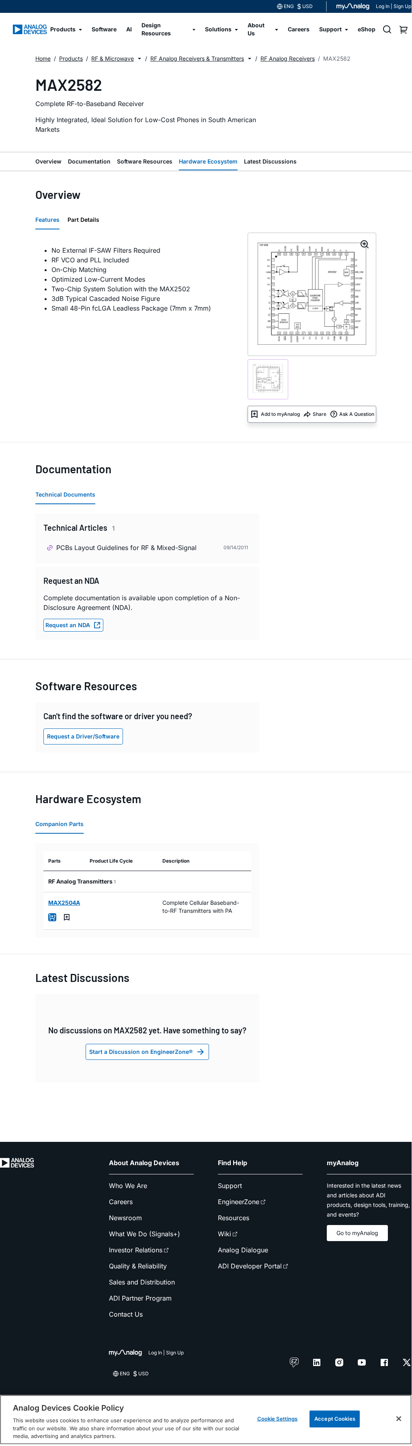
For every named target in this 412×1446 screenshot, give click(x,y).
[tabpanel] (136, 279)
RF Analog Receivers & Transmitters (197, 58)
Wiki (224, 1234)
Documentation (89, 161)
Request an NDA (67, 625)
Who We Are (128, 1186)
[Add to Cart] (52, 917)
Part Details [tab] (83, 219)
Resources (233, 1218)
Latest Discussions (270, 161)
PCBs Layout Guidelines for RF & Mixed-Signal (126, 548)
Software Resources (144, 161)
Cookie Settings (277, 1418)
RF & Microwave (112, 58)
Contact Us (126, 1314)
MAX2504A (64, 902)
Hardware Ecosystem (208, 161)
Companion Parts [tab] (59, 823)
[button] (139, 58)
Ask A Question (356, 414)
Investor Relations (135, 1250)
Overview (48, 161)
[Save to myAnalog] (67, 917)
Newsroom (125, 1218)
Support (230, 1186)
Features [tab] (47, 219)
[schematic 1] (268, 379)
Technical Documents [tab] (65, 494)
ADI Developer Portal (250, 1266)
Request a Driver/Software (83, 736)
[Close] (399, 1419)
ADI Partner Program (140, 1298)
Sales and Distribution (142, 1282)
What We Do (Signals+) (144, 1234)
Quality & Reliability (138, 1266)
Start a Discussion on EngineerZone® (141, 1051)
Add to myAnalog (280, 414)
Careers (121, 1202)
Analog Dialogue (243, 1250)
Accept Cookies (334, 1418)
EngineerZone (238, 1202)
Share (319, 414)
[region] (206, 1420)
